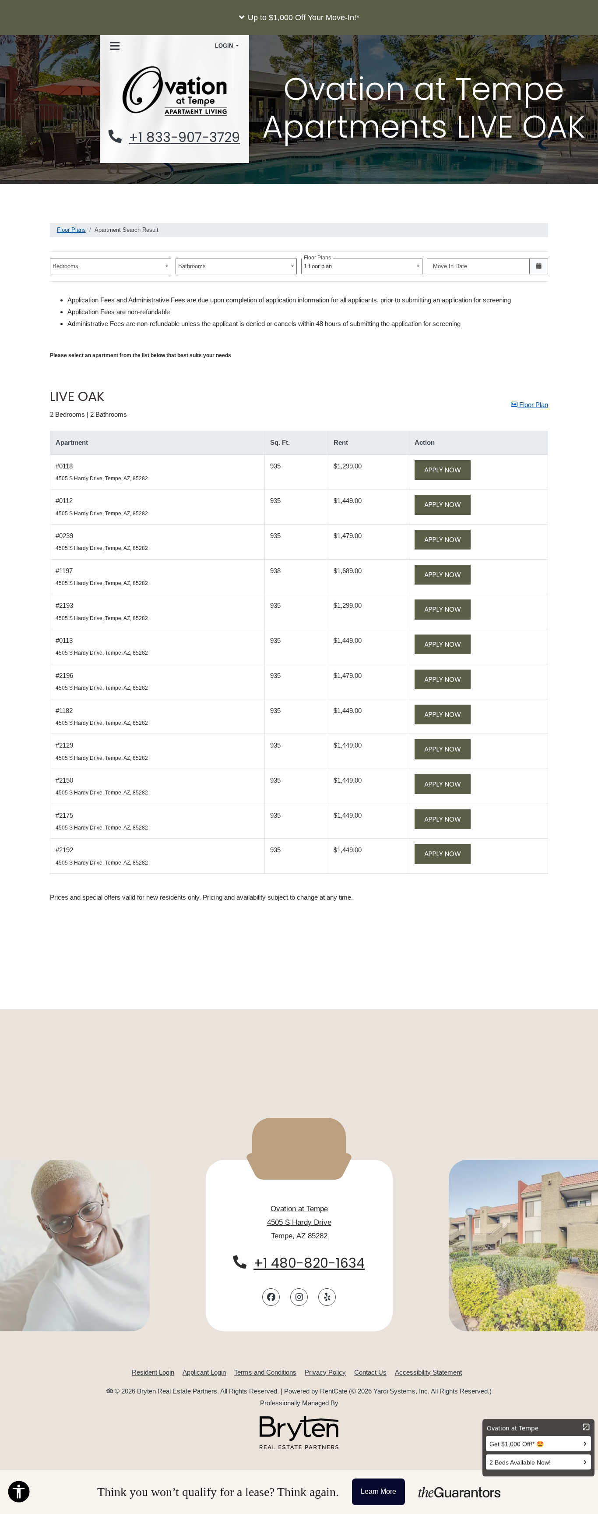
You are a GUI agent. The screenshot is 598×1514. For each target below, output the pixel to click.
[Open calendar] (538, 266)
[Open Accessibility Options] (19, 1493)
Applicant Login (204, 1372)
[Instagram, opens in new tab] (299, 1297)
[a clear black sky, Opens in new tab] (299, 1432)
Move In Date (450, 266)
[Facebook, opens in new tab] (271, 1297)
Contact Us (370, 1372)
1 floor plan (319, 264)
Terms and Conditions (265, 1372)
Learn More (378, 1491)
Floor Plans (71, 230)
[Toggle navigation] (115, 46)
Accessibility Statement (428, 1372)
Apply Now (447, 470)
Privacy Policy (325, 1372)
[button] (299, 17)
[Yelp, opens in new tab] (327, 1297)
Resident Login (153, 1372)
